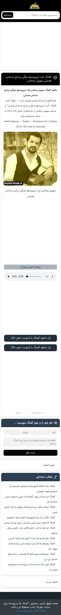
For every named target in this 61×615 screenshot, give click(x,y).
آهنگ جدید (51, 582)
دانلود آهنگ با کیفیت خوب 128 (29, 347)
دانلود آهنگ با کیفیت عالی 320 (29, 338)
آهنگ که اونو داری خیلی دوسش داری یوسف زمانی (29, 522)
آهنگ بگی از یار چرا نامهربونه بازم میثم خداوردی (31, 517)
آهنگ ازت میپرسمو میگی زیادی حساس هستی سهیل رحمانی (28, 79)
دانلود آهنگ (36, 412)
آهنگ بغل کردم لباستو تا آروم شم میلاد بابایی (31, 538)
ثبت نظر (30, 453)
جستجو (8, 15)
